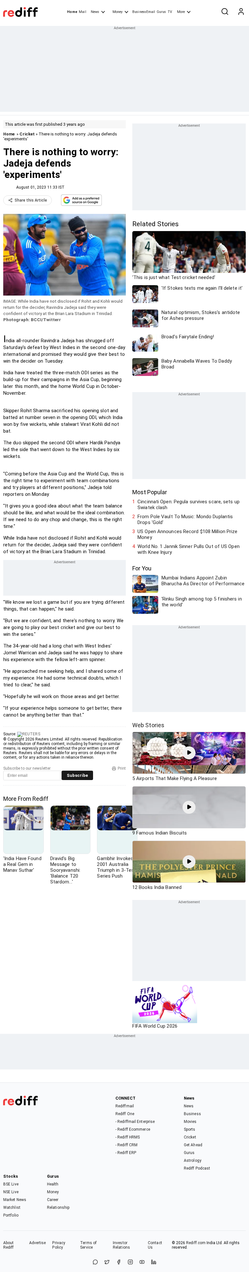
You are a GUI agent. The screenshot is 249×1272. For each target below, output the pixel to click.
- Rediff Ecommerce (132, 1129)
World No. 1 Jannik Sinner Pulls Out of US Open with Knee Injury (188, 549)
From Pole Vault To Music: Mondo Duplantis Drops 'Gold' (185, 519)
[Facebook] (118, 1262)
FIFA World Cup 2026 (154, 1026)
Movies (190, 1121)
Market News (14, 1199)
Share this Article (31, 200)
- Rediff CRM (126, 1145)
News (95, 12)
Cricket (27, 134)
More (181, 12)
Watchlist (11, 1207)
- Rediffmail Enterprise (135, 1121)
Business (192, 1114)
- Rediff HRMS (127, 1137)
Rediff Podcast (197, 1168)
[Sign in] (241, 12)
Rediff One (124, 1114)
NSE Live (10, 1192)
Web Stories (148, 725)
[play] (189, 752)
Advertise (37, 1243)
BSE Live (10, 1184)
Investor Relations (121, 1245)
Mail (82, 12)
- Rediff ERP (125, 1152)
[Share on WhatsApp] (95, 1262)
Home (72, 12)
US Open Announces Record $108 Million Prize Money (187, 534)
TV (170, 12)
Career (53, 1199)
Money (118, 12)
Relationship (58, 1207)
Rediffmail (124, 1106)
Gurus (161, 12)
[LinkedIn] (153, 1262)
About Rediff (8, 1245)
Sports (190, 1129)
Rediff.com (196, 1243)
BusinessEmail (143, 12)
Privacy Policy (58, 1245)
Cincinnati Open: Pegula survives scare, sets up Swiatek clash (188, 504)
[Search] (225, 12)
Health (53, 1184)
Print (122, 768)
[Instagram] (130, 1262)
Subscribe (77, 775)
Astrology (192, 1160)
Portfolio (10, 1215)
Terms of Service (88, 1245)
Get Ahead (193, 1145)
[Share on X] (107, 1262)
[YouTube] (142, 1262)
